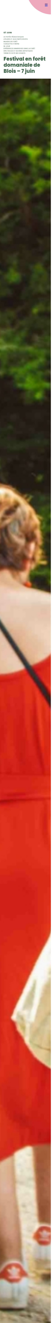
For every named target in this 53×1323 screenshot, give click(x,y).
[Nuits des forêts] (8, 10)
